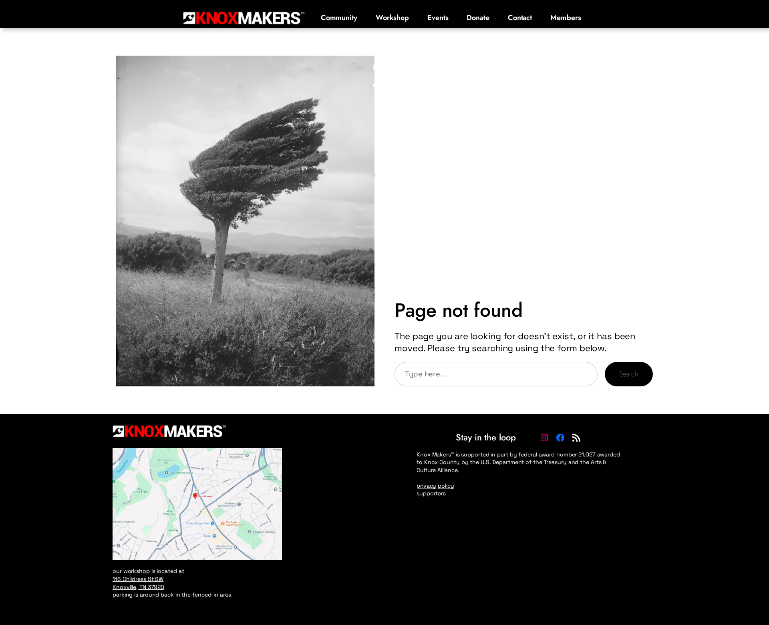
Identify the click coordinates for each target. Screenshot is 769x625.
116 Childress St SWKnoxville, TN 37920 (138, 583)
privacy (426, 485)
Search (628, 374)
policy (446, 485)
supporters (431, 493)
